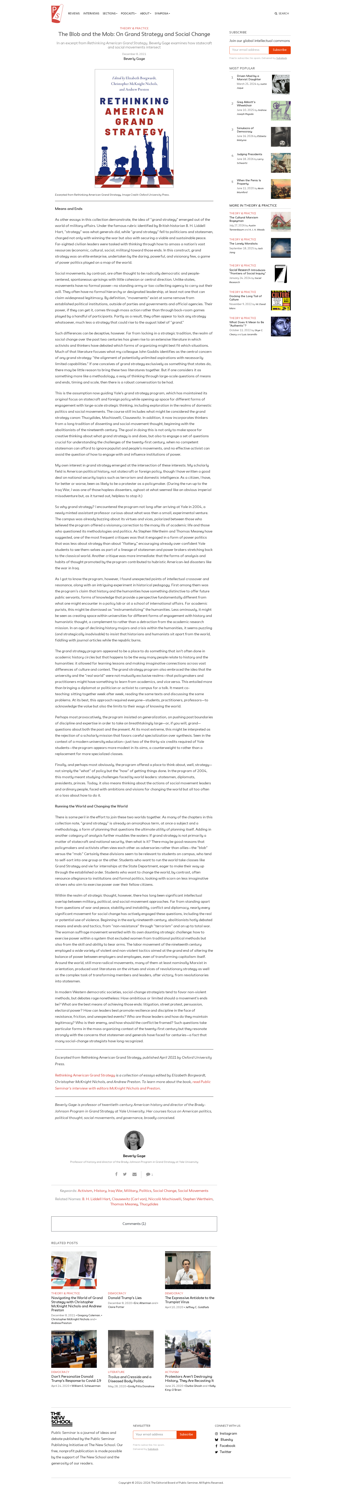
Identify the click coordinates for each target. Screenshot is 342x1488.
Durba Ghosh (193, 1386)
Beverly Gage (134, 58)
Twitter (225, 1452)
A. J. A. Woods (257, 229)
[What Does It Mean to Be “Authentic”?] (281, 326)
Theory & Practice (134, 28)
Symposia (161, 13)
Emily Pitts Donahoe (141, 1386)
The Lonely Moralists (243, 244)
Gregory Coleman (88, 1315)
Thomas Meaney (124, 1204)
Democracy (117, 1293)
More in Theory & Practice (253, 205)
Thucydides (149, 1204)
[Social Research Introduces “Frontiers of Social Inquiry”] (281, 274)
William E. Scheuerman (86, 1386)
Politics (145, 1190)
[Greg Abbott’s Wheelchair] (281, 111)
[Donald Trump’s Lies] (131, 1270)
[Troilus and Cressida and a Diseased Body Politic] (131, 1349)
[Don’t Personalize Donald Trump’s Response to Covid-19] (74, 1349)
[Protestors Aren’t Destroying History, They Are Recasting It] (188, 1349)
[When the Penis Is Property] (281, 189)
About (144, 13)
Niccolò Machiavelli (164, 1199)
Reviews (74, 13)
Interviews (91, 13)
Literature (116, 1372)
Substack (281, 58)
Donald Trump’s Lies (125, 1298)
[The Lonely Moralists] (281, 248)
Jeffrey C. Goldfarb (197, 1307)
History (100, 1190)
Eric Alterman (142, 1303)
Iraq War (115, 1190)
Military (131, 1190)
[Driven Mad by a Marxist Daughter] (281, 84)
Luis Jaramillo (249, 334)
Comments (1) (134, 1224)
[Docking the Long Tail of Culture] (281, 300)
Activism (85, 1190)
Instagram (228, 1433)
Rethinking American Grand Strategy (85, 1075)
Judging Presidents (249, 154)
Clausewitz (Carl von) (129, 1199)
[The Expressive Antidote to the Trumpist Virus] (188, 1270)
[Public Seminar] (58, 13)
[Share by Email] (134, 1174)
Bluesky (226, 1439)
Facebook (227, 1445)
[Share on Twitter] (125, 1174)
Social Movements (193, 1190)
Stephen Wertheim (198, 1199)
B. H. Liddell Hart (96, 1199)
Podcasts (128, 13)
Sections (109, 13)
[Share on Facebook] (116, 1174)
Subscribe (280, 50)
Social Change (164, 1190)
